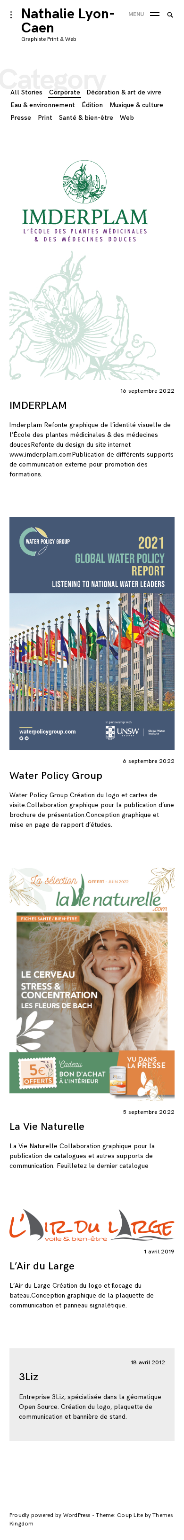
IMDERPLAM (38, 405)
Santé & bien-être (86, 118)
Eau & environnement (42, 105)
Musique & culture (136, 105)
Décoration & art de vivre (124, 92)
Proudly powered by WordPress (50, 1515)
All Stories (26, 92)
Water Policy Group (55, 776)
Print (45, 118)
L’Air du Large (42, 1266)
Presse (20, 118)
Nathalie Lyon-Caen (68, 21)
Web (127, 118)
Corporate (64, 92)
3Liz (28, 1377)
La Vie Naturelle (46, 1126)
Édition (92, 105)
